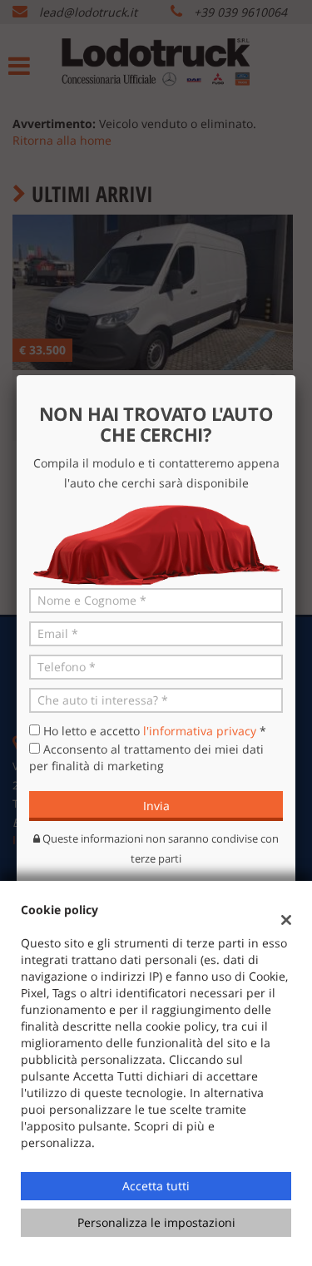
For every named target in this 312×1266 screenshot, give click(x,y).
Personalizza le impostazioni (156, 1222)
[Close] (295, 375)
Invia (156, 806)
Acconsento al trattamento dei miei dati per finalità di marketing (146, 757)
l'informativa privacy (199, 731)
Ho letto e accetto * (154, 731)
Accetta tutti (156, 1186)
